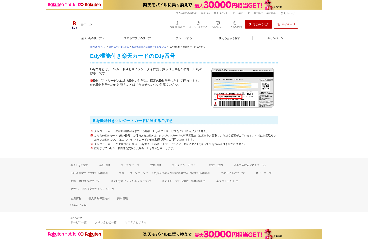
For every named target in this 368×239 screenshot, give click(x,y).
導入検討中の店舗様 (186, 13)
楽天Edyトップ (98, 46)
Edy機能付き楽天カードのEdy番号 (187, 46)
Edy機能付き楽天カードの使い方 (149, 46)
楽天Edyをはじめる (119, 46)
